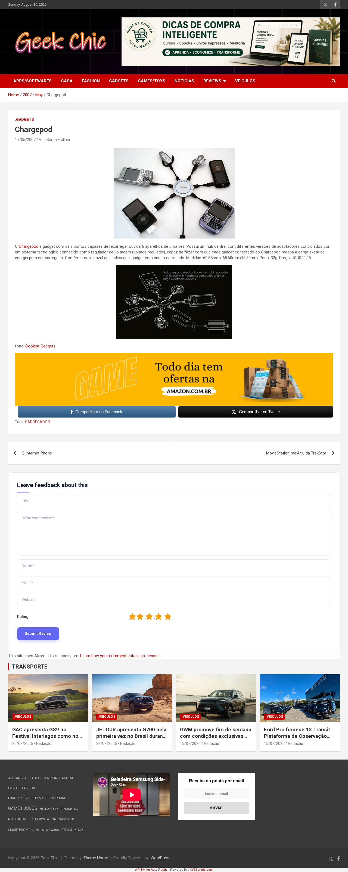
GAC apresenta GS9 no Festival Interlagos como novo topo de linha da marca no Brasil (48, 739)
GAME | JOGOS (22, 808)
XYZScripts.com (201, 869)
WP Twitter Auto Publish (152, 869)
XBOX (78, 830)
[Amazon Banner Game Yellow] (174, 355)
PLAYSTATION (46, 819)
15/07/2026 (190, 743)
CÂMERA (66, 778)
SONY (36, 830)
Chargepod (28, 246)
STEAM (66, 830)
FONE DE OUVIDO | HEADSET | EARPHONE (37, 798)
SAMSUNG (67, 819)
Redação (43, 743)
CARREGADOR (37, 422)
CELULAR (35, 778)
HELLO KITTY (49, 809)
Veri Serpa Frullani (54, 139)
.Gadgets (118, 81)
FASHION (28, 788)
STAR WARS (50, 830)
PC (31, 819)
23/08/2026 (106, 743)
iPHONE (66, 809)
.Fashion (90, 81)
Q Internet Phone (37, 453)
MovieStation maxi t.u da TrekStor (296, 453)
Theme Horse (95, 857)
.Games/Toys (151, 81)
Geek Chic (49, 857)
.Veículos (244, 81)
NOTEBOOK (17, 819)
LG (76, 809)
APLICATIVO (17, 778)
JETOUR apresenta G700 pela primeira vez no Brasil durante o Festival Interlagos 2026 (132, 736)
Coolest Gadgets (40, 346)
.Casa (66, 81)
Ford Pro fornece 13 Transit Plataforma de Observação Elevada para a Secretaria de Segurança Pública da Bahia (297, 739)
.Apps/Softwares (32, 81)
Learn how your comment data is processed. (120, 655)
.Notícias (183, 81)
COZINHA (50, 778)
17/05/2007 (25, 139)
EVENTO (14, 788)
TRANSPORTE (29, 666)
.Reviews (211, 81)
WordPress (160, 857)
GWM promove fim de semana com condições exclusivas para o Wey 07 (215, 736)
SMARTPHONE (19, 830)
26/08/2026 (22, 743)
